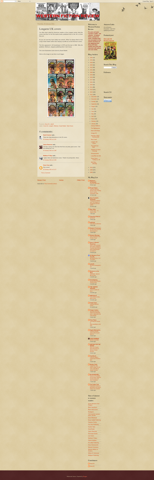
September (94, 104)
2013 (91, 89)
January (93, 123)
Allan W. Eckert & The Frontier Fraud (95, 237)
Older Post (81, 180)
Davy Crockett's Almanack (94, 198)
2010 (91, 167)
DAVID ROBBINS (94, 338)
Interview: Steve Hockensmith (95, 136)
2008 (91, 172)
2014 (91, 87)
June (92, 111)
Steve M (92, 463)
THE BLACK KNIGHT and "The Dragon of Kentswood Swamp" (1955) (95, 203)
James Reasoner (47, 144)
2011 (91, 94)
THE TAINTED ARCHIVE (94, 287)
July (92, 109)
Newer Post (41, 180)
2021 (91, 70)
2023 (91, 65)
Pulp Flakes (93, 320)
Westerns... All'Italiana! (93, 181)
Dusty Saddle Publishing (94, 420)
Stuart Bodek (62, 126)
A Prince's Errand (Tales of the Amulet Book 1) (94, 333)
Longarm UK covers (94, 142)
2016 (91, 82)
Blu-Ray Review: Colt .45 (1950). (95, 259)
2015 (91, 84)
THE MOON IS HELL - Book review (95, 297)
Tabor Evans (70, 126)
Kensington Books (93, 433)
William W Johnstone (93, 453)
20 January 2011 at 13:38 (49, 160)
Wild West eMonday (94, 163)
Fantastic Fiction (92, 422)
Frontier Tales (91, 427)
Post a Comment (45, 172)
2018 (91, 77)
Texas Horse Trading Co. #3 (95, 159)
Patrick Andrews (92, 440)
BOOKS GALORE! (94, 340)
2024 (91, 62)
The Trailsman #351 (94, 146)
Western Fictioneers (95, 228)
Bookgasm (91, 412)
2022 (91, 67)
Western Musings (95, 235)
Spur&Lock (93, 356)
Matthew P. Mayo (47, 155)
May (92, 113)
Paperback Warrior (95, 216)
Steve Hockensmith (93, 445)
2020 (91, 72)
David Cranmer (47, 135)
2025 (91, 60)
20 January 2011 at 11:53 (49, 139)
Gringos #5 (94, 133)
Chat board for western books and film (94, 414)
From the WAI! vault (94, 183)
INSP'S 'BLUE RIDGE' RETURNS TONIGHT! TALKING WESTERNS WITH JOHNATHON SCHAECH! (95, 248)
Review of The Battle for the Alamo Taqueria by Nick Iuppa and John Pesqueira (95, 378)
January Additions (95, 125)
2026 (91, 57)
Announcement (95, 153)
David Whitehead (92, 417)
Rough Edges (93, 188)
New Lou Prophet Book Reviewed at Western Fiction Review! (94, 349)
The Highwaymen (95, 128)
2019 (91, 74)
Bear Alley (93, 209)
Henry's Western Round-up (94, 243)
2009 (91, 170)
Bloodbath (92, 218)
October (93, 101)
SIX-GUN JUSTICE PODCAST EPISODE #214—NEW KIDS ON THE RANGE (95, 313)
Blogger (85, 476)
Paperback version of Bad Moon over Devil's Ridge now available (95, 387)
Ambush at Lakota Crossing (95, 150)
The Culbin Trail (94, 384)
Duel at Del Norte (95, 130)
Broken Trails (93, 364)
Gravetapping (93, 279)
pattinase (92, 222)
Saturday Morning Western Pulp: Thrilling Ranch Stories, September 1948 (95, 191)
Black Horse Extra (93, 409)
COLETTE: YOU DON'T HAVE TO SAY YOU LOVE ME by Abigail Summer (95, 368)
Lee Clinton (91, 436)
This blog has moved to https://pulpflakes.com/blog (95, 323)
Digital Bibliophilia (95, 330)
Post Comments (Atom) (51, 183)
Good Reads (91, 429)
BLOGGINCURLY (94, 374)
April (92, 116)
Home (61, 180)
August (93, 106)
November (94, 99)
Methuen (56, 126)
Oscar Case (46, 165)
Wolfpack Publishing (93, 455)
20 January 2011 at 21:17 (49, 169)
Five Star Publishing (93, 424)
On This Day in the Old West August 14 (95, 230)
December (94, 96)
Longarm (51, 126)
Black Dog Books (92, 407)
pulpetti (92, 264)
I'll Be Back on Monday (95, 223)
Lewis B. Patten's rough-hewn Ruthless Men (95, 359)
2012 (91, 92)
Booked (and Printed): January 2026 (95, 282)
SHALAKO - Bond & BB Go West (95, 274)
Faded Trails (93, 302)
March (93, 118)
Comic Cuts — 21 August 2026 (94, 211)
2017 (91, 79)
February (93, 121)
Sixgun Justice (94, 310)
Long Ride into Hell (96, 156)
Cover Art (45, 126)
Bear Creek (94, 139)
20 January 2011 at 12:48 (49, 150)
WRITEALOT (93, 295)
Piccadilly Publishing (93, 442)
